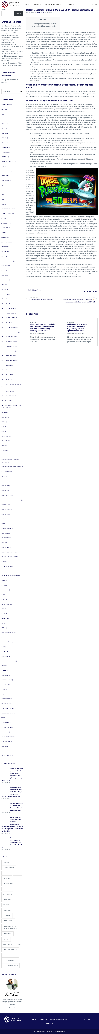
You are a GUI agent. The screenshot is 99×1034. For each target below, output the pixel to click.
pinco (3, 594)
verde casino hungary (7, 708)
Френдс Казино (7, 944)
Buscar (3, 10)
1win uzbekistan (6, 171)
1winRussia (4, 175)
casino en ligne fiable (7, 308)
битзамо (18, 944)
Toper (3, 689)
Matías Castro (30, 12)
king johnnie (5, 485)
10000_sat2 (4, 119)
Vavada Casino (7, 899)
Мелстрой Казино (8, 920)
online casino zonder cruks (9, 571)
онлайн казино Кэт (8, 960)
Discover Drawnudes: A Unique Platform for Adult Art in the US (12, 842)
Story (3, 665)
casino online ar (6, 374)
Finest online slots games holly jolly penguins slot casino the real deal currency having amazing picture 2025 (42, 327)
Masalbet (4, 490)
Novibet (3, 561)
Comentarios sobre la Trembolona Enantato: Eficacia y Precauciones (12, 47)
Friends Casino (7, 878)
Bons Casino (6, 873)
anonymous (4, 228)
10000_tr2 (4, 128)
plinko (3, 599)
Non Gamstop (5, 547)
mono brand (5, 504)
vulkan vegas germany (8, 727)
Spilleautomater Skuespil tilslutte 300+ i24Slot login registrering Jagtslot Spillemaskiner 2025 (77, 327)
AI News (3, 218)
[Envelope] (14, 1007)
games (3, 445)
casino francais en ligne (8, 341)
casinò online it (6, 379)
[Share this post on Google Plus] (90, 291)
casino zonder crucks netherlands (11, 384)
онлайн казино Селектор (10, 965)
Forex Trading (5, 436)
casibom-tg (4, 294)
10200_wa (3, 133)
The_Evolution (5, 684)
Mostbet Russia (6, 509)
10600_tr (3, 142)
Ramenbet (4, 618)
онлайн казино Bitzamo (10, 955)
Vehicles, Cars (5, 703)
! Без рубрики (5, 104)
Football (4, 431)
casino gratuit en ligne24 (8, 360)
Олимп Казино (7, 933)
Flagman (3, 426)
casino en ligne (5, 303)
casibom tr (4, 289)
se (2, 637)
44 (2, 194)
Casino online (5, 370)
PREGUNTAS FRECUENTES (58, 1019)
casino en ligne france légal (9, 332)
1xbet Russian (5, 180)
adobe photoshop (6, 213)
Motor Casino (7, 889)
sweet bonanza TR (6, 680)
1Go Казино (6, 862)
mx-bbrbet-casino (6, 528)
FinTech (3, 422)
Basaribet (4, 251)
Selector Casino (7, 894)
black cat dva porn (8, 867)
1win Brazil (4, 152)
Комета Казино (5, 741)
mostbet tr (4, 514)
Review (3, 628)
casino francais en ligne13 (9, 346)
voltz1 (3, 717)
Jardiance (4, 476)
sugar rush (4, 670)
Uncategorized (5, 699)
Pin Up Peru (4, 590)
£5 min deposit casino (85, 118)
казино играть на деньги (10, 949)
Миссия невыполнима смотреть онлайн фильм (10, 927)
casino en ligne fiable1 (8, 313)
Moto (3, 519)
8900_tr (3, 204)
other (3, 580)
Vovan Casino (5, 722)
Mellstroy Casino (8, 883)
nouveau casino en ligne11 (9, 556)
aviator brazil (5, 237)
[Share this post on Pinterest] (93, 291)
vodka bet (6, 904)
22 (2, 190)
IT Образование (6, 471)
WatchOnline (5, 732)
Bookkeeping (5, 280)
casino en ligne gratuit (8, 336)
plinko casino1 (5, 604)
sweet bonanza (5, 675)
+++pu (3, 109)
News (2, 542)
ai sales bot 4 (5, 223)
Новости (4, 746)
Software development (8, 661)
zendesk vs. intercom (7, 736)
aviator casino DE (6, 242)
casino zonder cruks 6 (8, 396)
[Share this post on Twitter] (87, 291)
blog (2, 270)
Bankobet (4, 246)
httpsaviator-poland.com (9, 455)
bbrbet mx (4, 256)
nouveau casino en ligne (8, 552)
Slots (3, 646)
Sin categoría (48, 12)
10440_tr (3, 138)
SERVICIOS (43, 1019)
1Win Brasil (4, 147)
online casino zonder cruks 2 (10, 575)
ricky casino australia (8, 632)
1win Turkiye (5, 166)
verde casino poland (7, 713)
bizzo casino (5, 265)
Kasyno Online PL (6, 481)
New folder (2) (5, 538)
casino (3, 299)
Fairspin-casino (5, 417)
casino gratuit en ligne (8, 351)
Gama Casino (5, 441)
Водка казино (7, 910)
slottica (3, 651)
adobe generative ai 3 (7, 209)
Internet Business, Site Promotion (11, 467)
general (3, 450)
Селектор (6, 939)
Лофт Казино (6, 915)
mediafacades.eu (6, 495)
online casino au (6, 566)
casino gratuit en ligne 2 (8, 355)
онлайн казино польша (8, 751)
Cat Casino (17, 873)
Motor (3, 523)
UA (2, 694)
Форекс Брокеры (6, 755)
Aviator (3, 232)
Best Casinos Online (7, 261)
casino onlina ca (6, 365)
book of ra (4, 275)
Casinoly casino (6, 400)
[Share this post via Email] (96, 291)
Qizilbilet (4, 613)
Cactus (3, 284)
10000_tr (3, 123)
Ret (2, 623)
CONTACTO (49, 1023)
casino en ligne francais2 (8, 327)
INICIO (34, 1019)
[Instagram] (10, 1007)
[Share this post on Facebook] (84, 291)
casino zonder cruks (7, 391)
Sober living (5, 656)
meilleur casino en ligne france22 (11, 500)
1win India (4, 157)
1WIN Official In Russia (7, 161)
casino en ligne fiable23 (8, 318)
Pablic (3, 585)
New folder (4, 533)
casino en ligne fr (6, 322)
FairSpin (3, 412)
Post (2, 609)
